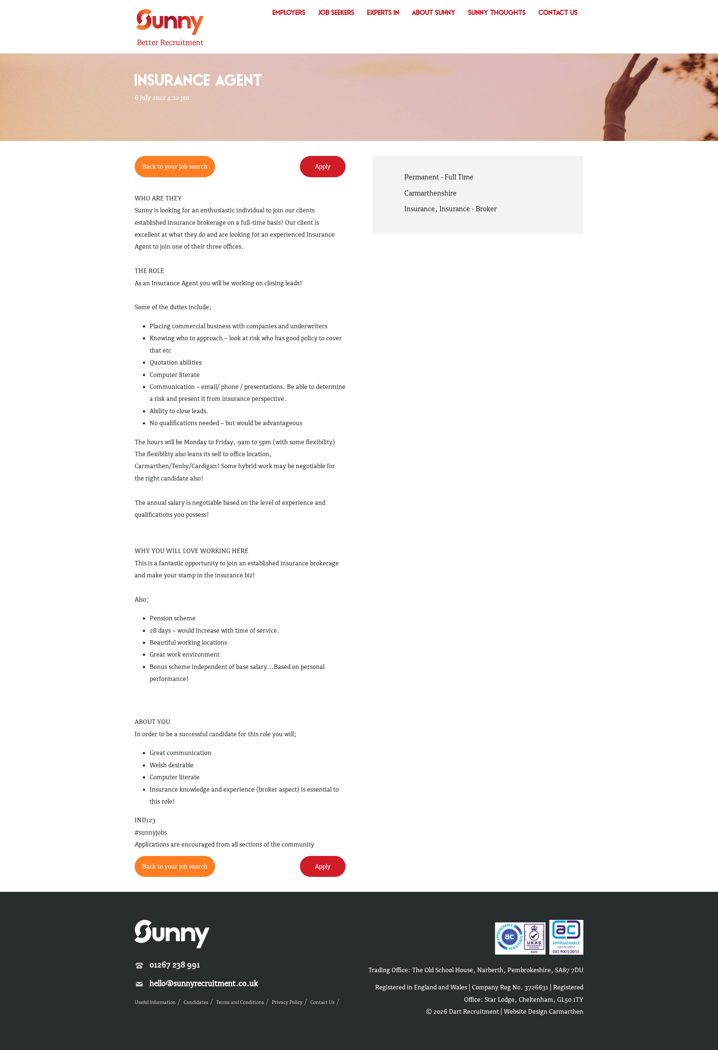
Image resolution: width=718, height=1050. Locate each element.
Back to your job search (175, 166)
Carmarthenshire (430, 192)
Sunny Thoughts (497, 13)
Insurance (419, 208)
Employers (289, 13)
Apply (323, 166)
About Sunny (433, 13)
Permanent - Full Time (438, 176)
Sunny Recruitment (169, 23)
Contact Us (558, 13)
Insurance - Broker (468, 208)
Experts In (383, 13)
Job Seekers (336, 13)
